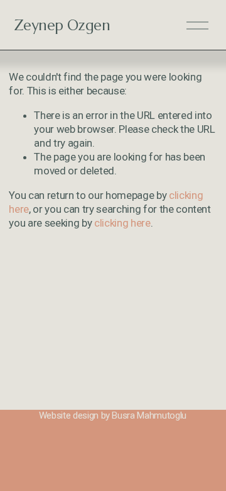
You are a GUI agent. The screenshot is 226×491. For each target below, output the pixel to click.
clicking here (122, 223)
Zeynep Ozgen (62, 25)
